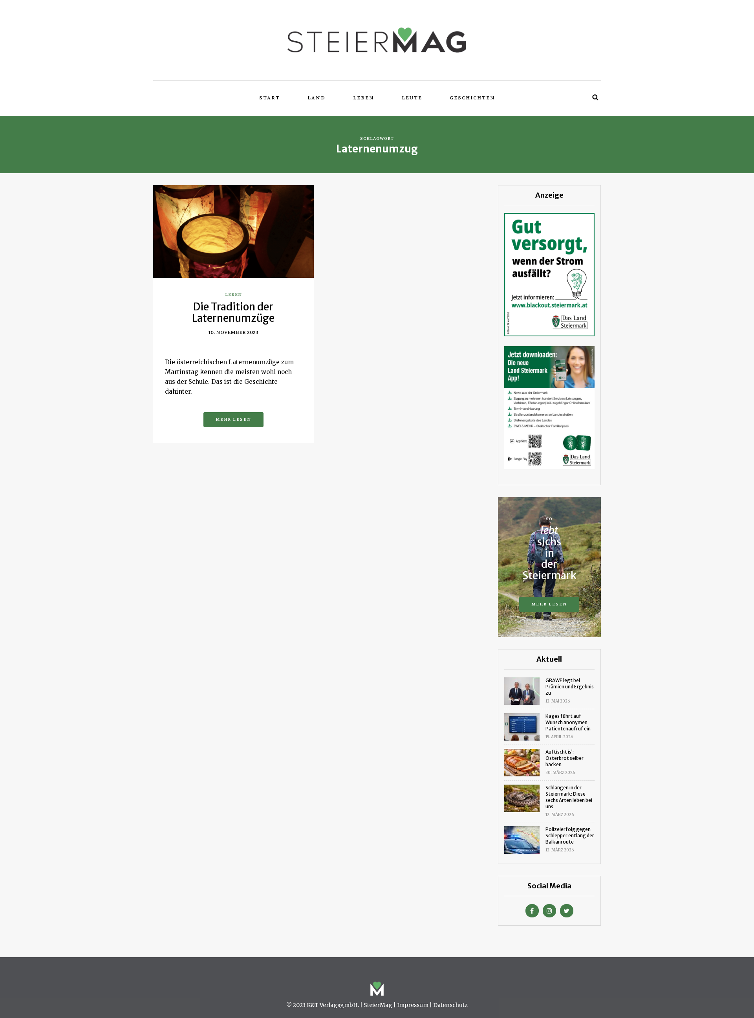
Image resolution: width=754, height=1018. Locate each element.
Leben (363, 98)
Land (316, 98)
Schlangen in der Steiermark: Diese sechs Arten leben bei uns (568, 797)
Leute (412, 98)
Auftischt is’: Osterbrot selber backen (564, 758)
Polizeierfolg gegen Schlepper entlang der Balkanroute (569, 835)
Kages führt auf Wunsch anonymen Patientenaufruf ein (568, 722)
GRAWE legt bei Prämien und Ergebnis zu (569, 686)
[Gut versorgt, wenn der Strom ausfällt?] (549, 274)
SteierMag (378, 1005)
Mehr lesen (233, 419)
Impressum (412, 1005)
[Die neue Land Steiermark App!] (549, 407)
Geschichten (472, 98)
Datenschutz (450, 1005)
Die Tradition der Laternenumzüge (233, 312)
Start (269, 98)
